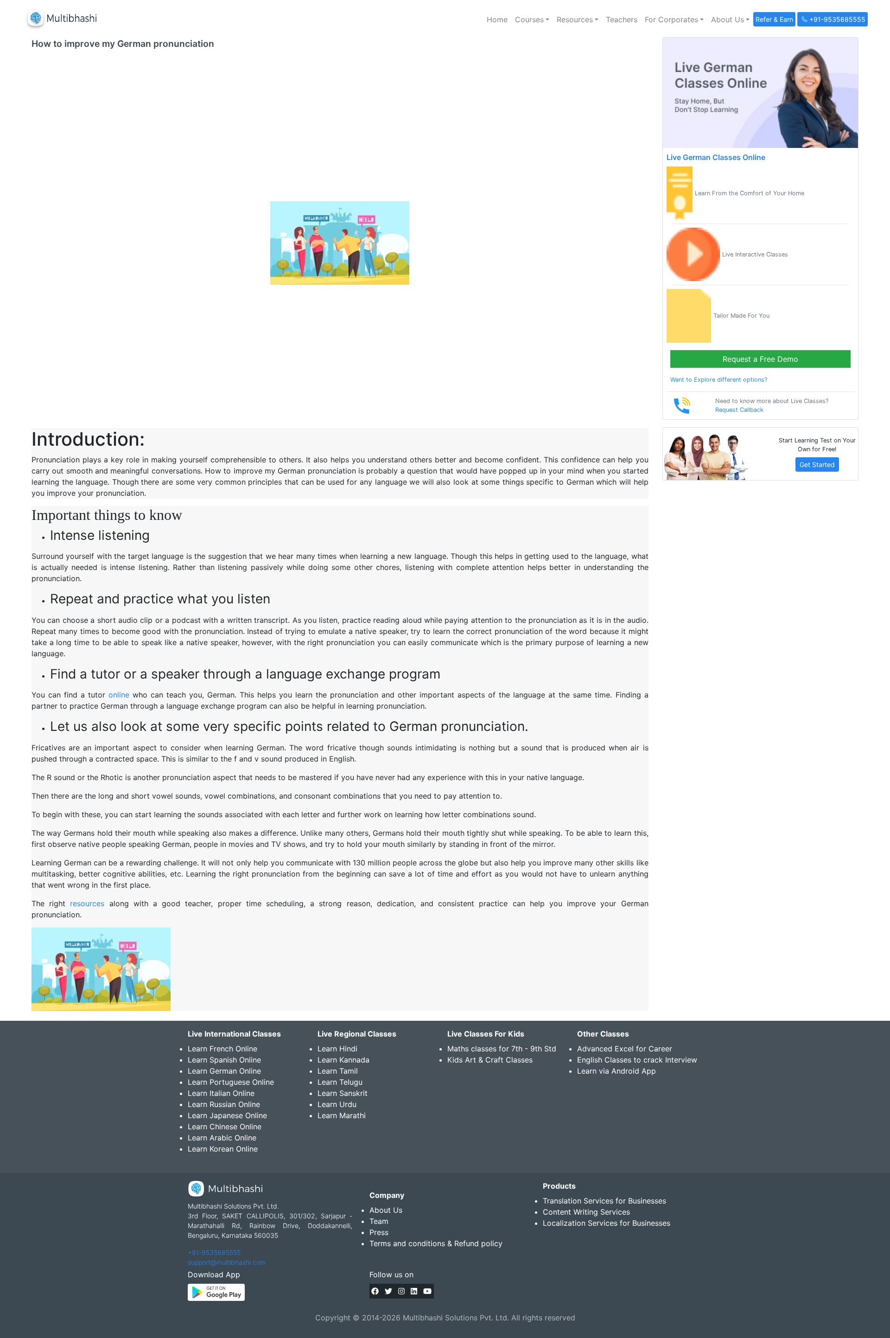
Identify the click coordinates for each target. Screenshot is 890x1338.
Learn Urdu (337, 1104)
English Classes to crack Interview (637, 1059)
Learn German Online (224, 1071)
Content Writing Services (586, 1211)
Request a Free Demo (760, 359)
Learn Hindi (337, 1048)
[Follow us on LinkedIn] (414, 1291)
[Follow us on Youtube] (427, 1291)
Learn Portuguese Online (231, 1082)
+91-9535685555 (214, 1252)
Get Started (817, 464)
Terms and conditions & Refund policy (435, 1243)
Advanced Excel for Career (624, 1048)
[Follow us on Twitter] (388, 1291)
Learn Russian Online (224, 1104)
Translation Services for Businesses (604, 1200)
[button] (532, 19)
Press (378, 1232)
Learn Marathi (342, 1115)
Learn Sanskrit (343, 1093)
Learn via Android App (616, 1071)
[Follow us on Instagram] (401, 1291)
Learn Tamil (338, 1071)
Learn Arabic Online (222, 1137)
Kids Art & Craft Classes (490, 1059)
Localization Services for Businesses (606, 1223)
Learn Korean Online (223, 1148)
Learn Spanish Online (224, 1059)
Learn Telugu (340, 1082)
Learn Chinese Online (224, 1126)
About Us (385, 1210)
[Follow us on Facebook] (375, 1291)
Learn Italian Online (221, 1093)
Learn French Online (222, 1048)
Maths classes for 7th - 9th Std (501, 1048)
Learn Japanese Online (227, 1115)
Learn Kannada (343, 1059)
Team (378, 1221)
